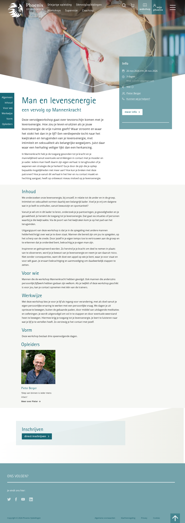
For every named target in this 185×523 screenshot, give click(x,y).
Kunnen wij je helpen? (138, 99)
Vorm (10, 118)
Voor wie (8, 108)
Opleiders (7, 124)
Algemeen (7, 97)
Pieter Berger (133, 93)
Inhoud (9, 102)
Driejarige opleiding (60, 5)
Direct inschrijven (35, 436)
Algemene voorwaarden (105, 518)
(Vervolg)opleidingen (89, 5)
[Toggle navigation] (172, 7)
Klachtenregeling (128, 518)
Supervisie (71, 10)
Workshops (54, 10)
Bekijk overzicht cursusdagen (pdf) (140, 81)
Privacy (144, 518)
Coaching (88, 10)
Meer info (131, 112)
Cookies (156, 518)
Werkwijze (7, 113)
